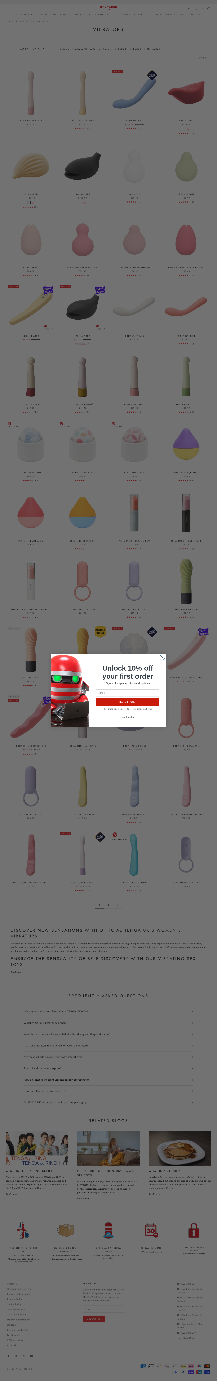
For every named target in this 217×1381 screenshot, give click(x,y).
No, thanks (128, 717)
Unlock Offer (128, 702)
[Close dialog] (162, 657)
